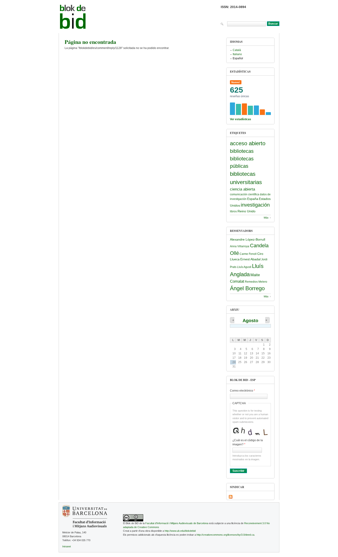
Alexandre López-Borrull (247, 239)
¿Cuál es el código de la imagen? (247, 442)
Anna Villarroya (239, 246)
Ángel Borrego (247, 288)
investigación (255, 205)
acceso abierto (247, 143)
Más (266, 217)
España (252, 199)
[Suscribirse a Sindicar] (230, 497)
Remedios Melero (256, 281)
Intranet (66, 546)
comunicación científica (244, 194)
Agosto (250, 320)
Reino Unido (246, 211)
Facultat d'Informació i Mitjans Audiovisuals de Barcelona (176, 523)
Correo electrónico (242, 390)
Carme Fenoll (248, 254)
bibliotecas (242, 151)
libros (233, 211)
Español (238, 58)
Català (237, 50)
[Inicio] (73, 17)
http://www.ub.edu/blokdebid (180, 530)
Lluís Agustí (244, 267)
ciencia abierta (242, 189)
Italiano (237, 54)
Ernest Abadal (250, 259)
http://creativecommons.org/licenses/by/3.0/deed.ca (225, 534)
